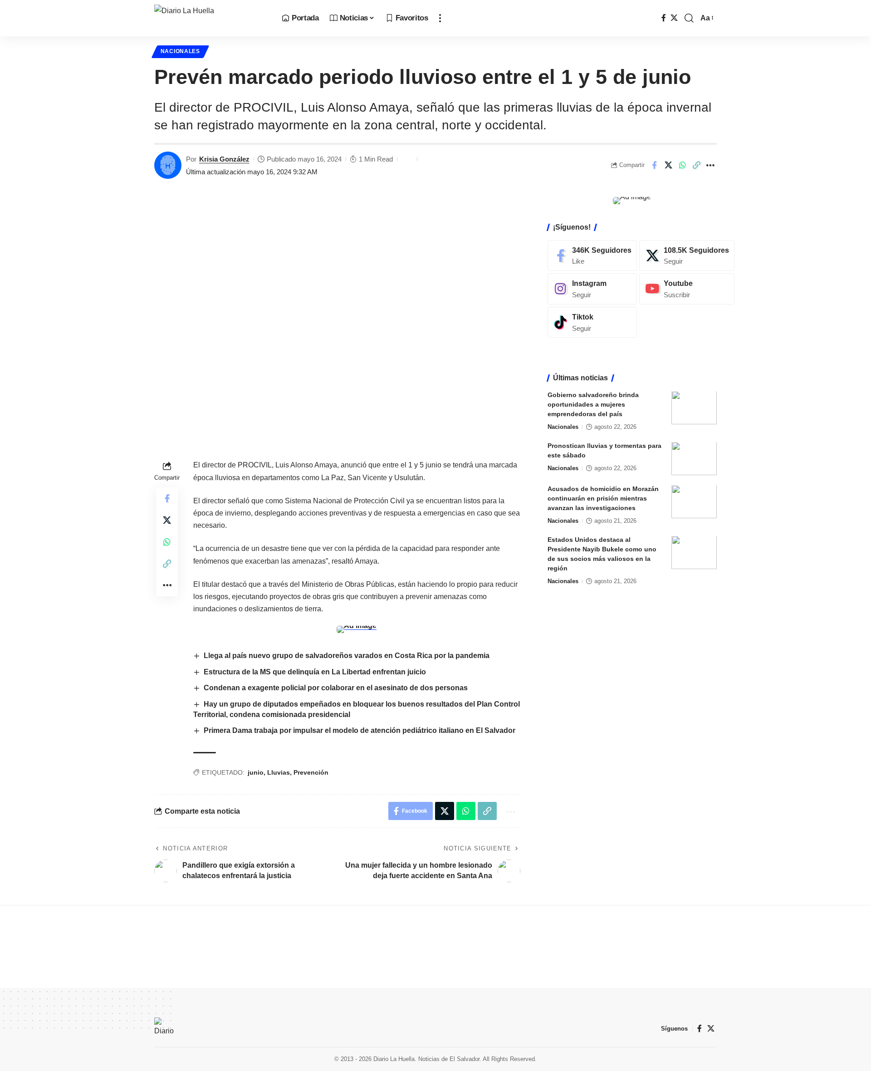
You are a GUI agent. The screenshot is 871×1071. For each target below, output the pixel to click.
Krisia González (224, 159)
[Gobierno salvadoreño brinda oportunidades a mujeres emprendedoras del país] (694, 408)
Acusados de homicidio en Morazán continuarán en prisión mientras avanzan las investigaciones (603, 499)
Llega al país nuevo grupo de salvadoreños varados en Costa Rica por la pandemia (346, 655)
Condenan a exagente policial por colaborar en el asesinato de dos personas (336, 688)
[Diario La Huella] (210, 18)
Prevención (311, 772)
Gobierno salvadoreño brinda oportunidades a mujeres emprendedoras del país (593, 405)
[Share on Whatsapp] (682, 165)
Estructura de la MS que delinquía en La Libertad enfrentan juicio (315, 672)
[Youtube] (686, 289)
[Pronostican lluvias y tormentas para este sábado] (694, 459)
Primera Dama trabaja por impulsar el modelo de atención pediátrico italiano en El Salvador (360, 730)
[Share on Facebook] (654, 165)
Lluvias (278, 772)
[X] (674, 18)
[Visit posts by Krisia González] (167, 165)
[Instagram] (592, 289)
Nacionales (180, 51)
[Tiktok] (592, 322)
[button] (440, 18)
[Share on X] (668, 165)
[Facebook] (663, 18)
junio (256, 772)
